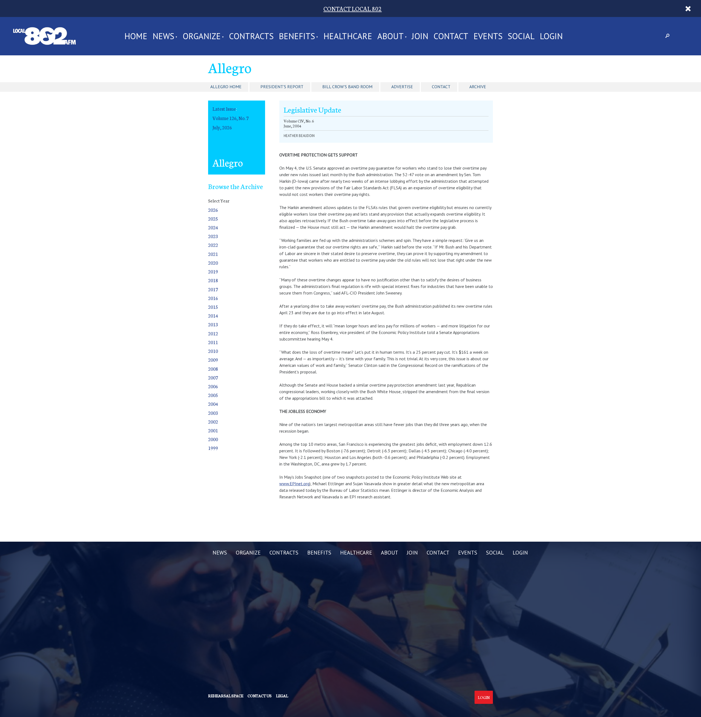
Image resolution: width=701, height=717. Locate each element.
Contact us (260, 695)
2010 (213, 350)
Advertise (402, 86)
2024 (213, 227)
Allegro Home (226, 86)
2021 (213, 253)
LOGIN (551, 36)
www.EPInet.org (294, 483)
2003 (213, 412)
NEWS (163, 36)
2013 (213, 324)
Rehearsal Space (225, 695)
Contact (441, 86)
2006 (213, 386)
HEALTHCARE (347, 36)
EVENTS (487, 36)
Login (484, 697)
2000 (213, 439)
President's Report (281, 86)
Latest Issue (224, 108)
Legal (282, 695)
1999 (213, 447)
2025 (213, 218)
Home (135, 36)
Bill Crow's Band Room (347, 86)
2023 (213, 236)
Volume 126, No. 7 (230, 118)
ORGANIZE (202, 36)
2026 (213, 209)
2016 (213, 298)
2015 (213, 306)
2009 (213, 359)
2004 (213, 403)
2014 (213, 315)
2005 (213, 395)
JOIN (420, 36)
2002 (213, 421)
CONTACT (450, 36)
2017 (213, 289)
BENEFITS (297, 36)
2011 (213, 342)
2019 (213, 271)
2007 (213, 377)
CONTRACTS (251, 36)
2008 (213, 368)
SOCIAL (521, 36)
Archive (477, 86)
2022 (213, 244)
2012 (213, 333)
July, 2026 (222, 127)
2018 (213, 280)
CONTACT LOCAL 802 (352, 8)
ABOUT (390, 36)
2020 (213, 262)
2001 (213, 430)
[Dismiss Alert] (688, 8)
